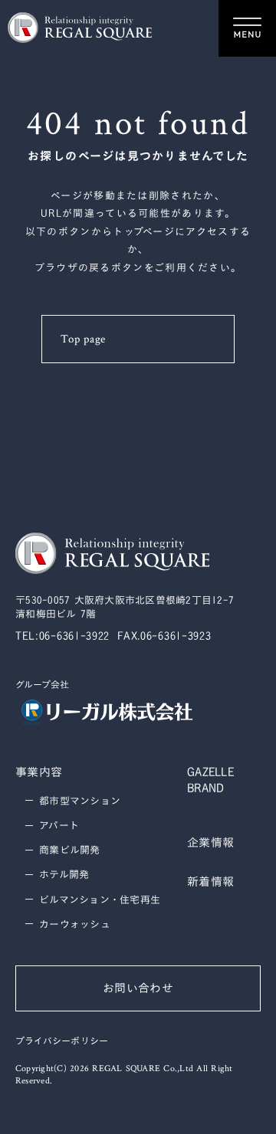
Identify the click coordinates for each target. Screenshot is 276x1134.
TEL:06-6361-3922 (62, 636)
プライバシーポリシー (61, 1040)
